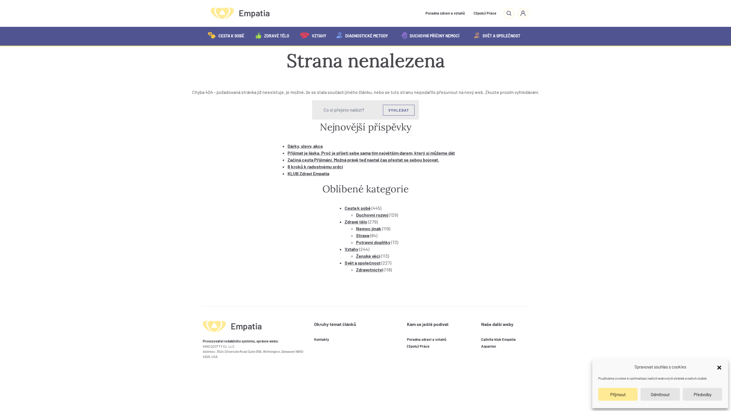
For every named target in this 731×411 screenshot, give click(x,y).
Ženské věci (368, 256)
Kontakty (321, 339)
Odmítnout (660, 394)
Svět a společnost (501, 35)
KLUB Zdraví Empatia (308, 173)
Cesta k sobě (231, 35)
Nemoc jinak (368, 228)
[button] (719, 367)
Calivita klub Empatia (498, 339)
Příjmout (618, 394)
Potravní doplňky (373, 242)
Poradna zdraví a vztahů (445, 13)
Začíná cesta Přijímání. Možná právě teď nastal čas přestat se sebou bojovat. (363, 159)
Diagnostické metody (366, 35)
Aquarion (488, 346)
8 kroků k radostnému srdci (315, 166)
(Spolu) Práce (485, 13)
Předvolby (703, 394)
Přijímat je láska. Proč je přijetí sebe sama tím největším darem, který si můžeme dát (371, 153)
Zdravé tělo (276, 35)
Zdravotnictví (369, 269)
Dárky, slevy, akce (305, 146)
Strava (362, 235)
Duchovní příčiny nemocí (434, 35)
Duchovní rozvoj (372, 214)
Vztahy (319, 35)
